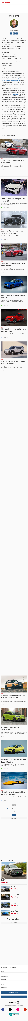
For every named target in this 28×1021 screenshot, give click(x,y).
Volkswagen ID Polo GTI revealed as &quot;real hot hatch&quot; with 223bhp (14, 324)
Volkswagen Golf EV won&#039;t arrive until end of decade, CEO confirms (14, 755)
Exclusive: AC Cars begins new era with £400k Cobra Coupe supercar (14, 226)
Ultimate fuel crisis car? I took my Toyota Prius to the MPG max (14, 259)
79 (14, 811)
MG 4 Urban (14, 905)
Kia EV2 (14, 872)
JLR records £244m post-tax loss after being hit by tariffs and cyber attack (14, 691)
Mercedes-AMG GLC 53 (14, 897)
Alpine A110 (15, 94)
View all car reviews (13, 919)
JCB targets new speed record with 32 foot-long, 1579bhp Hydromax (14, 787)
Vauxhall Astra (14, 913)
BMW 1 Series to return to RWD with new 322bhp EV (14, 291)
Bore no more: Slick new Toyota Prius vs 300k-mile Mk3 (14, 157)
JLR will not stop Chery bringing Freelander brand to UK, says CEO (14, 357)
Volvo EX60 (14, 889)
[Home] (6, 2)
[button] (24, 2)
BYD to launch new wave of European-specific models (14, 723)
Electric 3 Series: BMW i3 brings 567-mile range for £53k (14, 194)
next (14, 815)
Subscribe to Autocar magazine (14, 996)
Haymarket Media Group (13, 1005)
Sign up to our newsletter (14, 992)
